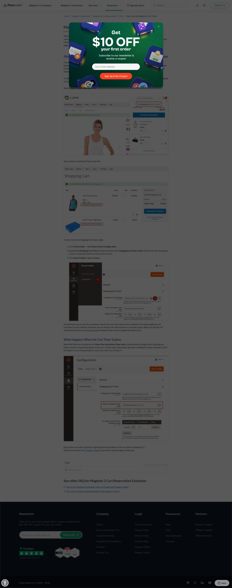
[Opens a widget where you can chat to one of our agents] (222, 583)
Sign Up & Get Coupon (116, 76)
